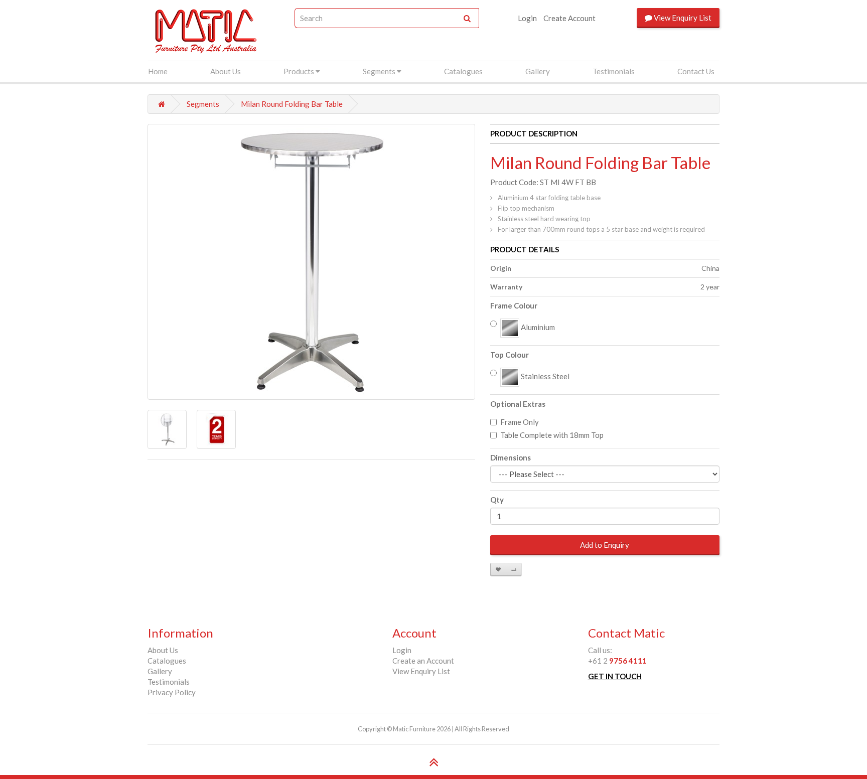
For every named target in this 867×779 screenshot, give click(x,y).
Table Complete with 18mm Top (552, 434)
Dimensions (510, 457)
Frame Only (519, 421)
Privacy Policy (172, 692)
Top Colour (509, 354)
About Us (225, 71)
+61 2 (617, 660)
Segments (380, 71)
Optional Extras (517, 403)
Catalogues (463, 71)
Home (158, 71)
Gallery (537, 71)
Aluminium (537, 327)
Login (527, 18)
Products (299, 71)
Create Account (569, 18)
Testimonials (614, 71)
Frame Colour (513, 305)
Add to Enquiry (604, 544)
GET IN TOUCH (615, 676)
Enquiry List (682, 17)
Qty (497, 499)
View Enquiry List (421, 671)
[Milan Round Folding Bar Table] (311, 262)
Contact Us (695, 71)
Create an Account (423, 660)
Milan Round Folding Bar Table (292, 103)
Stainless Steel (544, 376)
